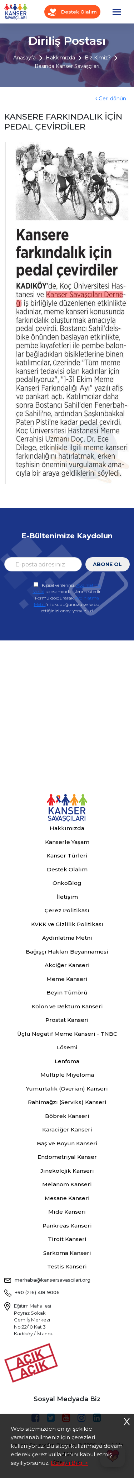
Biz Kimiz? (98, 57)
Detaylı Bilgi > (69, 1462)
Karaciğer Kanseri (67, 1129)
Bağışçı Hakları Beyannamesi (67, 951)
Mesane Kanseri (67, 1198)
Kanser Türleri (67, 855)
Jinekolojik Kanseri (67, 1170)
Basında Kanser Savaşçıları (67, 66)
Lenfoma (67, 1061)
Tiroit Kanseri (67, 1239)
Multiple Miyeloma (67, 1074)
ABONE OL (107, 564)
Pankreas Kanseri (67, 1225)
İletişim (67, 896)
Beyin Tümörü (67, 992)
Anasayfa (24, 57)
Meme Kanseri (67, 979)
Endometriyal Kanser (67, 1157)
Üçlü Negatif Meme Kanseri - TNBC (67, 1033)
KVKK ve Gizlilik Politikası (67, 924)
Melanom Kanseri (67, 1184)
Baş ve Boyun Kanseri (67, 1143)
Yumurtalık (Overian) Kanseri (67, 1088)
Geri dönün (111, 98)
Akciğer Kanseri (67, 965)
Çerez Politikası (67, 910)
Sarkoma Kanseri (67, 1253)
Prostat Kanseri (67, 1020)
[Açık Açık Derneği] (32, 1362)
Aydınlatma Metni (67, 937)
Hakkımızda (60, 57)
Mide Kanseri (67, 1211)
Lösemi (67, 1047)
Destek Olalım (78, 12)
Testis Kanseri (67, 1266)
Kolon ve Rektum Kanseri (67, 1006)
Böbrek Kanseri (67, 1116)
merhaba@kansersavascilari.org (52, 1280)
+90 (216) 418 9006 (37, 1292)
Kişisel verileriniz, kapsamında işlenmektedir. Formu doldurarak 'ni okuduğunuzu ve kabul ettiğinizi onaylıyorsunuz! (67, 597)
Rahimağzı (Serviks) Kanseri (67, 1102)
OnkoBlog (67, 883)
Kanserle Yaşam (67, 842)
